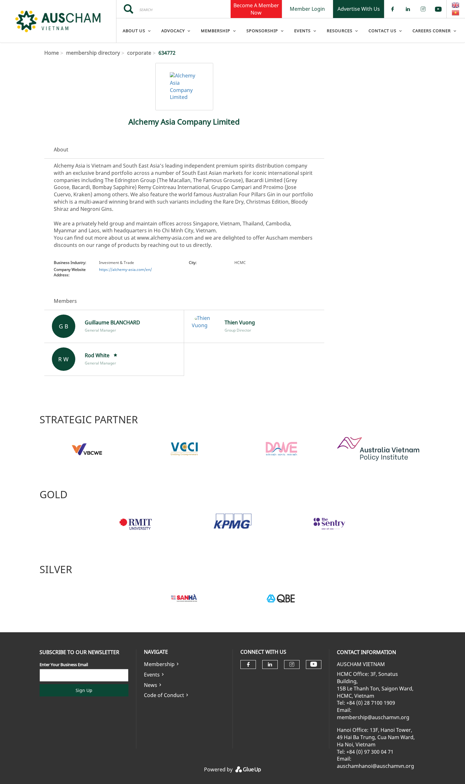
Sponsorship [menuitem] (262, 31)
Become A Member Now (256, 9)
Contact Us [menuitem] (382, 31)
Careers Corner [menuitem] (431, 31)
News (150, 685)
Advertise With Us (359, 8)
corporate (139, 52)
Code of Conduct (164, 695)
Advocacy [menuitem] (173, 31)
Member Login (307, 8)
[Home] (58, 21)
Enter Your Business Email (64, 664)
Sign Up (84, 690)
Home (51, 52)
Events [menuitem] (302, 31)
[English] (456, 5)
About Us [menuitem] (134, 31)
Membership (159, 664)
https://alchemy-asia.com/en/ (125, 269)
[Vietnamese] (456, 12)
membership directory (93, 52)
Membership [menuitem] (215, 31)
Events (152, 674)
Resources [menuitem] (339, 31)
